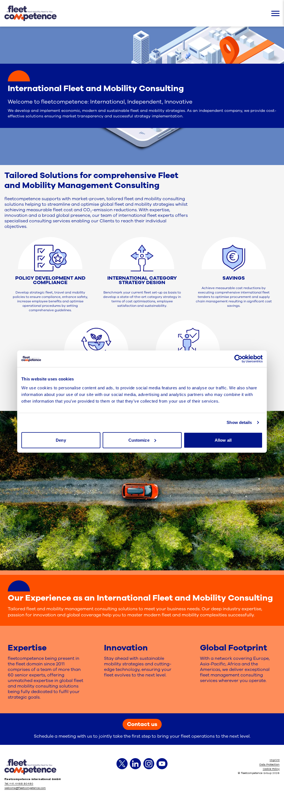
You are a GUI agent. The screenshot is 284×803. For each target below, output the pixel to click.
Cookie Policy (271, 768)
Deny (61, 439)
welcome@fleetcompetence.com (25, 787)
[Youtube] (162, 763)
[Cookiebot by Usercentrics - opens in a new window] (238, 359)
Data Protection (269, 764)
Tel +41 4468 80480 (18, 783)
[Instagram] (148, 763)
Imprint (275, 759)
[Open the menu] (275, 13)
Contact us (142, 724)
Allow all (223, 439)
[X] (122, 763)
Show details (239, 422)
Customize (138, 439)
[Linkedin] (135, 763)
